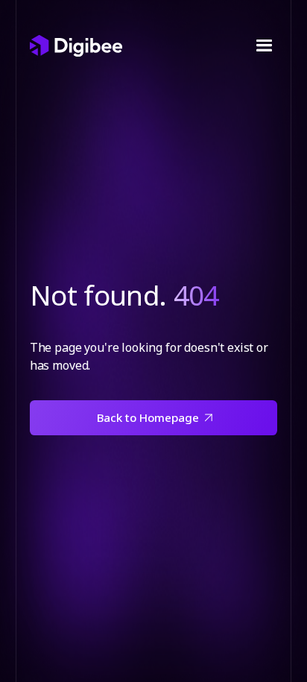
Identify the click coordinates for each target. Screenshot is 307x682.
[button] (262, 46)
